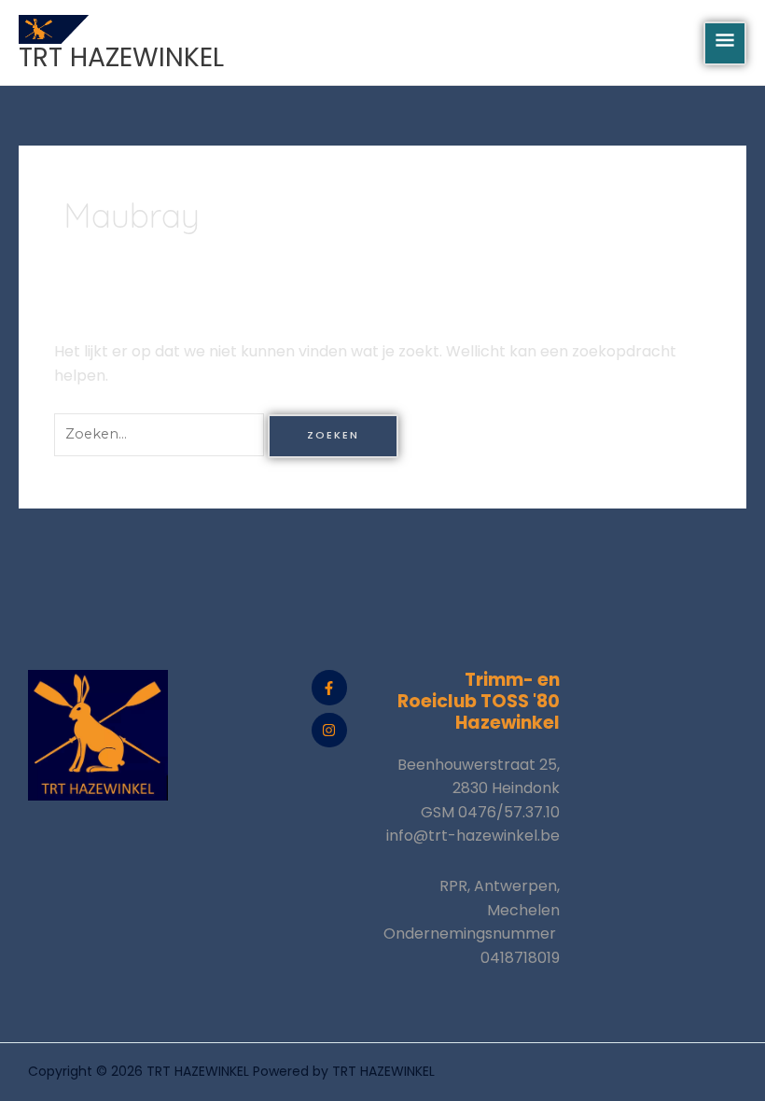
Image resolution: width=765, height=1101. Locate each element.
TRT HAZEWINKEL (121, 57)
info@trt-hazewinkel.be (473, 835)
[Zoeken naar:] (161, 433)
